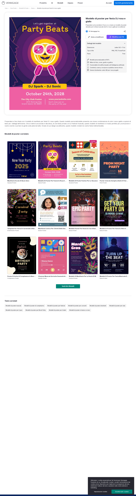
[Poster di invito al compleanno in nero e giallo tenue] (21, 255)
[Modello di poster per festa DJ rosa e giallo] (52, 160)
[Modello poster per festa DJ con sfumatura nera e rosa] (83, 207)
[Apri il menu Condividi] (125, 31)
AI (52, 3)
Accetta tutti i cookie (122, 491)
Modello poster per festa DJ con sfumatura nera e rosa (83, 228)
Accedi (109, 3)
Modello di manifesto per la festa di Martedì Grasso (83, 276)
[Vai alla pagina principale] (10, 3)
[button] (96, 37)
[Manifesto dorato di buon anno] (21, 160)
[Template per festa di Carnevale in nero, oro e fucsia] (21, 207)
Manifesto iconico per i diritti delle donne (52, 228)
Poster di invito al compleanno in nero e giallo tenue (21, 276)
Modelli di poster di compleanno (34, 305)
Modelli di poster (24, 8)
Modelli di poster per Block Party (36, 310)
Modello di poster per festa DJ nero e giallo (114, 228)
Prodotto (43, 3)
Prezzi (80, 3)
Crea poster (13, 8)
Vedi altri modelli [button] (68, 286)
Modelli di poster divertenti (98, 305)
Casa (6, 8)
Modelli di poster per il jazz (14, 310)
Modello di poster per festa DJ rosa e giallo (52, 181)
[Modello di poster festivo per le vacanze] (83, 160)
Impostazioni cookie (100, 491)
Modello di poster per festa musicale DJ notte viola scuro (114, 276)
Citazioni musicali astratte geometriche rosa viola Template (52, 276)
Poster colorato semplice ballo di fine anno (114, 181)
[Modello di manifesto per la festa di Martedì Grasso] (83, 255)
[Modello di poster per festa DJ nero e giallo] (114, 207)
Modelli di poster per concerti (77, 305)
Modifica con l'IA (118, 37)
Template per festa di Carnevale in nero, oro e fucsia (21, 228)
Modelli (60, 3)
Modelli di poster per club (117, 305)
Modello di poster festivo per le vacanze (83, 181)
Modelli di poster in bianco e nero (79, 310)
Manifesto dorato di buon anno (18, 181)
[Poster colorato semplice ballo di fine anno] (114, 160)
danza (33, 8)
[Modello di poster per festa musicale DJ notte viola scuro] (114, 255)
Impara (70, 3)
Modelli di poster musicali (13, 305)
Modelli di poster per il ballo (57, 310)
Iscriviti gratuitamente (124, 3)
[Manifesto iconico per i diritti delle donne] (52, 207)
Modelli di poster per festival (56, 305)
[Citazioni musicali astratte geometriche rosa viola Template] (52, 255)
